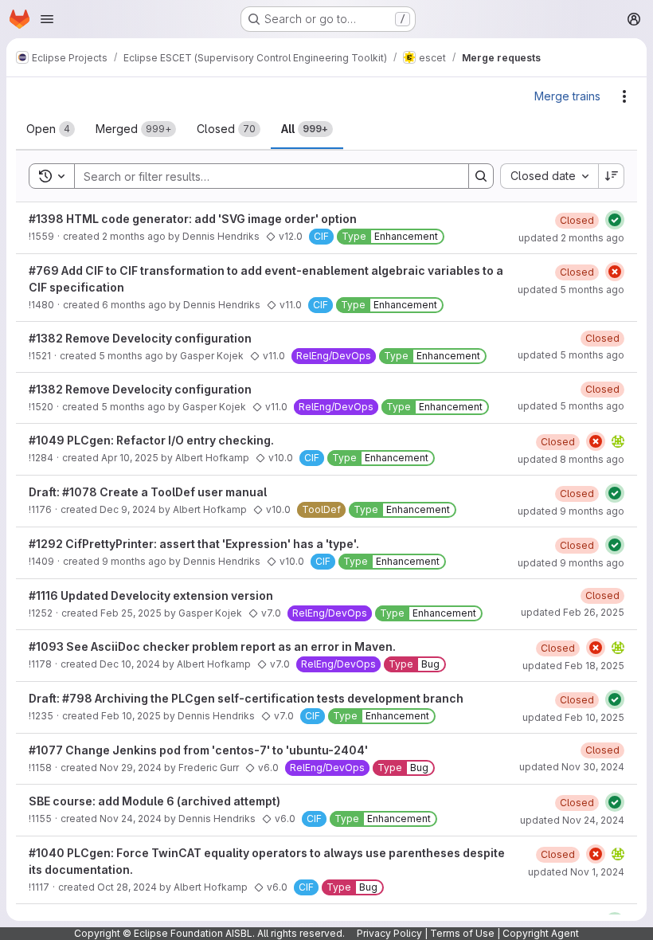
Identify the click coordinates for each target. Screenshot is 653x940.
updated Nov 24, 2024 (572, 820)
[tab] (50, 129)
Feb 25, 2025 (131, 613)
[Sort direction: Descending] (611, 176)
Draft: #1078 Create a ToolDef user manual (148, 492)
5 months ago (131, 356)
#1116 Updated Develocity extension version (151, 595)
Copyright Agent (540, 933)
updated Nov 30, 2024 (571, 767)
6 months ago (134, 305)
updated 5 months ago (571, 290)
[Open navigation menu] (47, 19)
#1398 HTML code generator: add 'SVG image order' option (193, 218)
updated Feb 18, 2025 (573, 666)
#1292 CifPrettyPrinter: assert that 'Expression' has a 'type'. (194, 543)
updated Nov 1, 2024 (576, 872)
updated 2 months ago (571, 238)
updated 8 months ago (571, 459)
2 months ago (134, 236)
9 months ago (134, 561)
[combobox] (549, 176)
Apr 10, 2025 (129, 458)
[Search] (481, 176)
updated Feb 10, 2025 (573, 717)
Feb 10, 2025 (131, 716)
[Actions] (624, 96)
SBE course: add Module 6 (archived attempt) (154, 801)
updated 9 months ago (571, 511)
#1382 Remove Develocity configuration (140, 338)
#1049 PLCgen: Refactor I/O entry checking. (151, 440)
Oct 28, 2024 (127, 887)
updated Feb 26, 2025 (572, 612)
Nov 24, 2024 (131, 818)
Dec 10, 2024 (130, 664)
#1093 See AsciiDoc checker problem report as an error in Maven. (212, 646)
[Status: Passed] (614, 219)
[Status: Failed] (614, 271)
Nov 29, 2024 (131, 768)
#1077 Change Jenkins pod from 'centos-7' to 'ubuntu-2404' (198, 750)
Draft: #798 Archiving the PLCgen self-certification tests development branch (246, 698)
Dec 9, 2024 (128, 509)
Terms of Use (462, 933)
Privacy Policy (389, 933)
